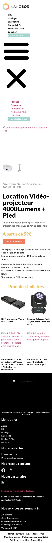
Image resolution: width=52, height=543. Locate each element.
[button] (16, 65)
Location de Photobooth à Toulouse (17, 490)
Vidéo (13, 184)
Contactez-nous (16, 35)
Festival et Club (16, 28)
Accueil (6, 184)
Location (12, 31)
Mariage (12, 18)
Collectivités (14, 25)
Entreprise (13, 21)
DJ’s (10, 15)
